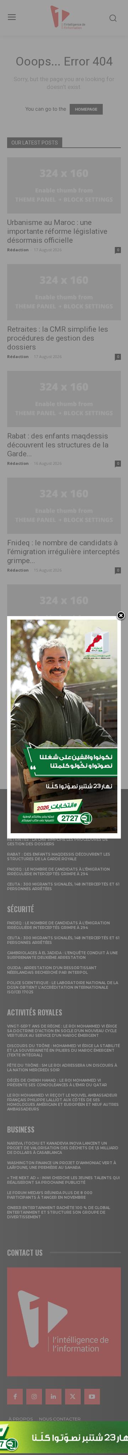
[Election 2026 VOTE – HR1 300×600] (64, 831)
